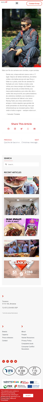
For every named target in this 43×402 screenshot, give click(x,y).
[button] (16, 3)
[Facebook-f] (3, 361)
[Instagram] (7, 361)
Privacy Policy (5, 398)
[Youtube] (15, 361)
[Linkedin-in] (11, 361)
